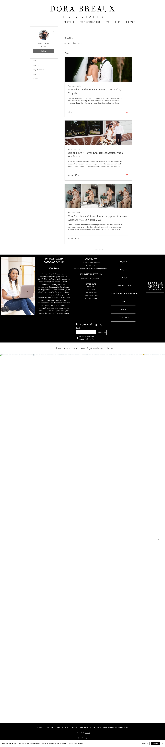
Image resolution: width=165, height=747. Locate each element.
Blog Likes (36, 74)
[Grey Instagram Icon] (82, 738)
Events (35, 79)
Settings (145, 743)
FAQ (123, 301)
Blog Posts (36, 65)
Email (78, 328)
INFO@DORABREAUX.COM (91, 263)
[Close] (162, 743)
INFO (123, 277)
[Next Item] (158, 539)
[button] (69, 22)
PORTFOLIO (123, 285)
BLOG (123, 309)
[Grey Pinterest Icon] (87, 738)
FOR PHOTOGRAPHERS (123, 293)
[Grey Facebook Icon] (78, 738)
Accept (155, 743)
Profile (35, 61)
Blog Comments (38, 70)
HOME (123, 261)
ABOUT (123, 269)
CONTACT (123, 317)
